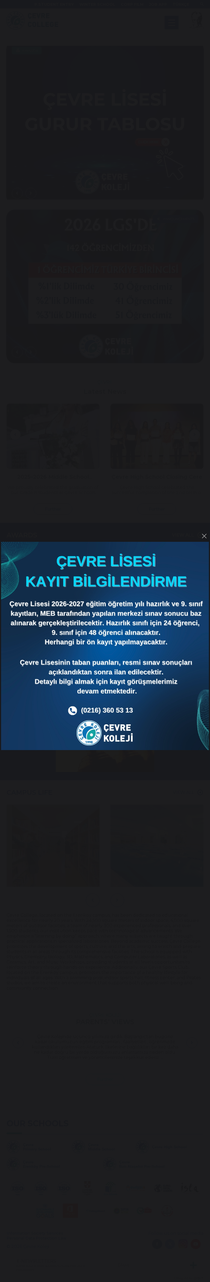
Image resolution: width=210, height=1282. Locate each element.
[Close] (204, 536)
